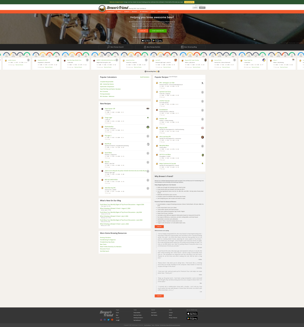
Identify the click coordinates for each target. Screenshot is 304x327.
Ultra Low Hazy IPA (165, 136)
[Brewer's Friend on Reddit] (112, 320)
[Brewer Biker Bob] (84, 60)
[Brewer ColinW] (203, 155)
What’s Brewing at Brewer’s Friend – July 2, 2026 (114, 216)
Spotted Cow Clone (127, 60)
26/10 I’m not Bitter (165, 154)
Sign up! (143, 31)
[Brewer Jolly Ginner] (203, 60)
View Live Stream (16, 64)
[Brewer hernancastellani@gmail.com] (202, 83)
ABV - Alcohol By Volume (107, 84)
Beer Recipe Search (117, 47)
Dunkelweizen (163, 110)
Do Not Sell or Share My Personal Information (170, 325)
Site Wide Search (104, 251)
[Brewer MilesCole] (202, 110)
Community (110, 11)
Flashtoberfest (109, 126)
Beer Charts (103, 244)
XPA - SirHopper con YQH (166, 83)
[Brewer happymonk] (147, 153)
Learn (153, 11)
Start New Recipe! (158, 31)
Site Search (153, 312)
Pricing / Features (173, 317)
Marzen (107, 162)
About (170, 315)
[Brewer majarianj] (143, 60)
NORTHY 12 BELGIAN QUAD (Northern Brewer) (104, 60)
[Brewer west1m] (172, 60)
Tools (119, 11)
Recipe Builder (137, 312)
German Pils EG (215, 60)
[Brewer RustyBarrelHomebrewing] (148, 144)
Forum (117, 317)
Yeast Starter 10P (110, 109)
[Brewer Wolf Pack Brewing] (202, 128)
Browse (134, 11)
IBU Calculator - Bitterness (107, 96)
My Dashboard (137, 320)
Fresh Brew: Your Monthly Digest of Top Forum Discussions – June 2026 (121, 220)
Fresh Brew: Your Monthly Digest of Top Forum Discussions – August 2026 (122, 204)
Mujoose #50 (163, 128)
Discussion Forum (105, 249)
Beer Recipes (154, 315)
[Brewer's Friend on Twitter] (108, 320)
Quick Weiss (108, 153)
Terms (153, 325)
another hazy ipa (9, 60)
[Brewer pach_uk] (147, 118)
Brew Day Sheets (137, 315)
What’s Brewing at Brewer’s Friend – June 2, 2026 (114, 224)
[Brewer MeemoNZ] (55, 60)
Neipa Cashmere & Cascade (167, 163)
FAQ (117, 320)
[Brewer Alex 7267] (147, 162)
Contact (171, 312)
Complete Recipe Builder (106, 81)
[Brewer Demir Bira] (261, 60)
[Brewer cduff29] (147, 188)
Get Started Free (189, 2)
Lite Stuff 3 (155, 60)
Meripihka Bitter (164, 145)
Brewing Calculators (105, 237)
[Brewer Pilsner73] (147, 109)
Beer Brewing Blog (190, 47)
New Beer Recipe (163, 11)
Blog (117, 315)
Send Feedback (147, 325)
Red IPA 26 (108, 144)
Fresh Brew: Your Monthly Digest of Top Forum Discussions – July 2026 (121, 212)
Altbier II (272, 60)
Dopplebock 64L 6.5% (39, 60)
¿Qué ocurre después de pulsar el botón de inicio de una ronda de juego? (127, 171)
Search (126, 11)
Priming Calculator (105, 94)
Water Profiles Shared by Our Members (110, 246)
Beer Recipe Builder (153, 47)
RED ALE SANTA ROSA (111, 179)
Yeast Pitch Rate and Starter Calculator (110, 89)
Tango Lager (108, 117)
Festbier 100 (163, 118)
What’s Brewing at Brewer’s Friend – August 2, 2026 (115, 208)
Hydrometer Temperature (107, 86)
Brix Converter (104, 91)
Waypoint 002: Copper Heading (189, 60)
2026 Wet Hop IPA (110, 188)
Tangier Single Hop (245, 60)
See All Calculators (144, 77)
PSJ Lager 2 (108, 135)
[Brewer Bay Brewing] (290, 60)
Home (117, 312)
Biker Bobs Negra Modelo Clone (71, 60)
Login (195, 7)
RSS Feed (157, 325)
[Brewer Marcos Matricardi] (231, 60)
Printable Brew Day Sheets (107, 242)
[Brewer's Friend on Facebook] (105, 320)
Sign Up (202, 7)
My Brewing (144, 11)
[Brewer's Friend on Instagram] (101, 320)
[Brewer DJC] (114, 60)
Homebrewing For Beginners (108, 239)
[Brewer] (25, 60)
